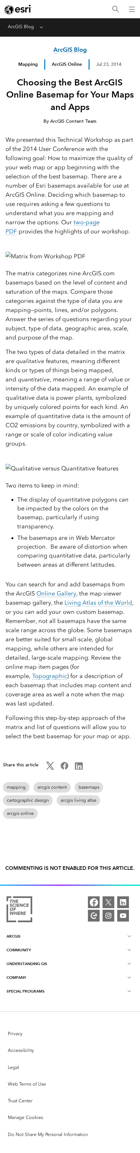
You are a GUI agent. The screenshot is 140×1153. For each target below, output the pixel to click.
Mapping (28, 64)
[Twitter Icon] (50, 768)
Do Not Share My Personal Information (48, 1134)
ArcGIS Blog (21, 26)
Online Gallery (56, 593)
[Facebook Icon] (64, 768)
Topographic (49, 676)
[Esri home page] (18, 9)
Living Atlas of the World (98, 602)
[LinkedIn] (123, 902)
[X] (108, 902)
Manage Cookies (25, 1117)
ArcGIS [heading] (14, 936)
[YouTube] (123, 916)
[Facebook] (94, 902)
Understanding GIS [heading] (27, 963)
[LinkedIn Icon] (78, 768)
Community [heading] (19, 949)
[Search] (115, 9)
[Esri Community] (94, 916)
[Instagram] (108, 916)
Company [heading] (16, 977)
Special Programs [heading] (26, 991)
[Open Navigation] (132, 9)
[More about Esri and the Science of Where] (19, 910)
